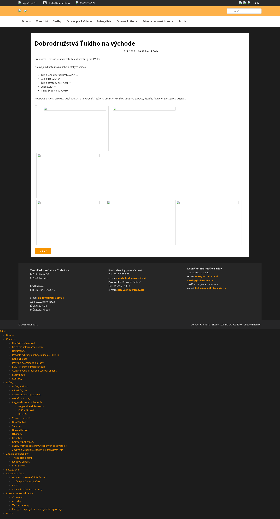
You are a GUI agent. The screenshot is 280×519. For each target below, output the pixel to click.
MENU (3, 331)
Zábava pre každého (79, 21)
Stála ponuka (19, 465)
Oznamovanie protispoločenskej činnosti (34, 370)
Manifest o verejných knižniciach (29, 477)
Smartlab (17, 426)
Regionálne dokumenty (31, 406)
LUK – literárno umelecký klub (28, 366)
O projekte (18, 497)
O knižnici (42, 21)
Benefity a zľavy (21, 398)
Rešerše (23, 414)
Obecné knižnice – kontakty (27, 489)
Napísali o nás (19, 358)
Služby (57, 21)
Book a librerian (20, 430)
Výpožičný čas (20, 390)
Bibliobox (17, 433)
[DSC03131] (69, 156)
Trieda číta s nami (22, 457)
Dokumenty (18, 350)
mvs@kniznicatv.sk (206, 276)
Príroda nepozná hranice (158, 21)
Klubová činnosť (20, 461)
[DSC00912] (145, 109)
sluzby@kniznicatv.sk (51, 297)
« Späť (43, 251)
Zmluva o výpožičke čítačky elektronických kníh (37, 449)
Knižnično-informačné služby (27, 346)
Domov (26, 21)
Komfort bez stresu (23, 441)
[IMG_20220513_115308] (208, 203)
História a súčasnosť (23, 343)
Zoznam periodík (21, 418)
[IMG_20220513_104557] (69, 203)
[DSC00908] (76, 109)
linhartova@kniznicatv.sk (210, 288)
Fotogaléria (104, 21)
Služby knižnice (20, 386)
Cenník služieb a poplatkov (26, 394)
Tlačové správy (20, 505)
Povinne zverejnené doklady (28, 362)
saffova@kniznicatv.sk (130, 289)
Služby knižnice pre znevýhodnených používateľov (39, 445)
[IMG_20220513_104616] (139, 203)
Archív (183, 21)
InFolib (15, 485)
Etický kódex (19, 374)
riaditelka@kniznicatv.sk (131, 278)
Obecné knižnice (127, 21)
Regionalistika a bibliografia (27, 402)
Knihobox (17, 438)
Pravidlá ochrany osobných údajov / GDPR (35, 354)
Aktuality (17, 501)
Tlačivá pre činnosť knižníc (26, 481)
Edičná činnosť (26, 410)
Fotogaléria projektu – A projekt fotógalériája (37, 509)
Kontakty (17, 378)
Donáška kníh (19, 422)
